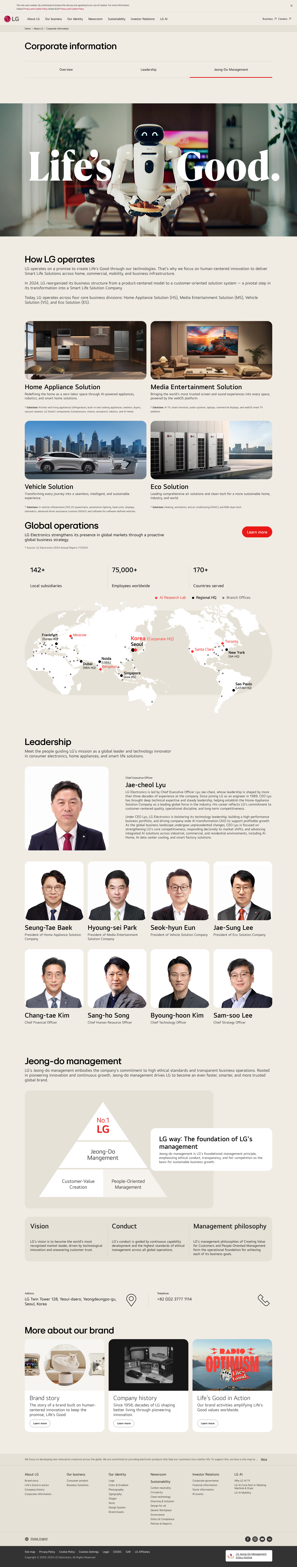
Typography (115, 1494)
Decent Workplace (161, 1510)
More (264, 1459)
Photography (116, 1489)
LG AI (164, 19)
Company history (34, 1489)
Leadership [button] (148, 69)
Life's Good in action (37, 1485)
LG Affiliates (142, 1551)
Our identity (75, 19)
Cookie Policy (67, 1551)
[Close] (291, 5)
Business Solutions (78, 1485)
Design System (117, 1507)
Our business (53, 19)
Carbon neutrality (161, 1487)
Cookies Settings (89, 1551)
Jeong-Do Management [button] (231, 69)
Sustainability (116, 19)
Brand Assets (116, 1512)
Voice (112, 1503)
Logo (111, 1480)
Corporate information (38, 1494)
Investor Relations (143, 19)
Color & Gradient (118, 1485)
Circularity (157, 1492)
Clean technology (160, 1496)
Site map (30, 1551)
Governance (157, 1514)
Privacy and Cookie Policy (35, 8)
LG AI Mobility (242, 1492)
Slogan (113, 1498)
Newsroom (95, 19)
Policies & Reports (161, 1523)
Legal (106, 1551)
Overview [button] (66, 69)
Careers (282, 18)
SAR (128, 1551)
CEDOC (117, 1551)
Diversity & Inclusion (162, 1501)
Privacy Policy (47, 1551)
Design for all (158, 1505)
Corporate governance (205, 1480)
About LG (33, 19)
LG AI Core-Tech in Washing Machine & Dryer (250, 1486)
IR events (197, 1494)
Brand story (31, 1480)
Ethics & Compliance (162, 1519)
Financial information (204, 1485)
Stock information (203, 1489)
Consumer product (77, 1480)
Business (268, 18)
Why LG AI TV (242, 1480)
